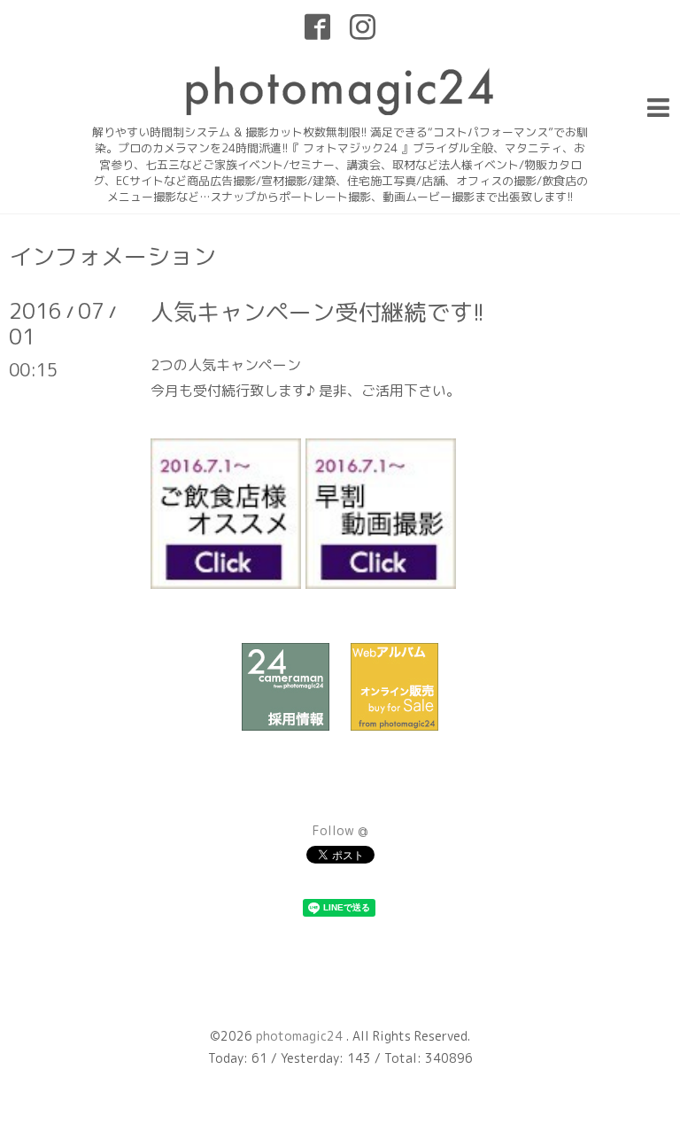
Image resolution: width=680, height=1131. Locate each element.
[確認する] (226, 582)
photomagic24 (301, 1035)
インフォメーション (112, 255)
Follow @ (340, 830)
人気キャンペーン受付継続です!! (317, 312)
